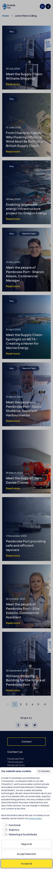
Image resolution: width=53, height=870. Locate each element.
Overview (45, 771)
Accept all (26, 863)
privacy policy (35, 818)
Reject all (26, 844)
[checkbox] (10, 825)
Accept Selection (26, 854)
